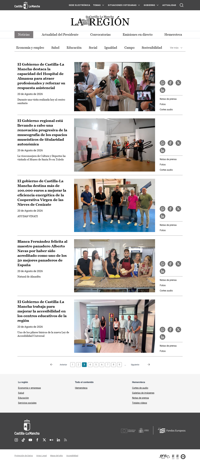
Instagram (16, 440)
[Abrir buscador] (182, 5)
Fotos (163, 104)
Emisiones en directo (138, 34)
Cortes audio (166, 109)
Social (93, 47)
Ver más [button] (174, 47)
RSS (65, 440)
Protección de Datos (23, 455)
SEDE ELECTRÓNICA (79, 5)
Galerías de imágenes (143, 393)
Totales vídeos (139, 402)
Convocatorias (100, 34)
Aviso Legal (41, 455)
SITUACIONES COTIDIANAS (122, 5)
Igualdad (110, 47)
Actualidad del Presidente (60, 34)
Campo (129, 47)
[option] (30, 47)
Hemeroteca (173, 34)
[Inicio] (54, 427)
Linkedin (58, 440)
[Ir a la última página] (146, 364)
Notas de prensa (168, 99)
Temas (97, 5)
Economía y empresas (29, 388)
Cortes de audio (140, 388)
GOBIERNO (149, 5)
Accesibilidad (72, 455)
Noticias (24, 34)
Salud (55, 47)
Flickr (51, 440)
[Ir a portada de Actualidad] (100, 21)
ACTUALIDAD (169, 5)
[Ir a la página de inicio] (27, 5)
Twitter (44, 440)
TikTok (23, 440)
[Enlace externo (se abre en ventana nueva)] (172, 456)
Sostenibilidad (152, 47)
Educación (74, 47)
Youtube (30, 440)
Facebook (37, 440)
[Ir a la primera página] (54, 364)
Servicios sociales (27, 402)
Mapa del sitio (56, 455)
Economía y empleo (30, 47)
